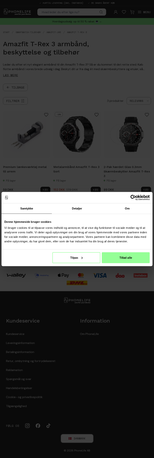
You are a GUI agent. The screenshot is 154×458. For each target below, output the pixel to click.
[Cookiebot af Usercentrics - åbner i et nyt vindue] (133, 197)
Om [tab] (127, 208)
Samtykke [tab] (26, 208)
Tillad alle (125, 257)
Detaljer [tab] (77, 208)
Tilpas (74, 257)
